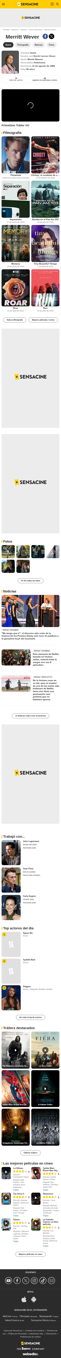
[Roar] (16, 287)
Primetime (15, 175)
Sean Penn (28, 868)
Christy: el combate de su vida (45, 175)
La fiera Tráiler (45, 1066)
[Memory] (16, 243)
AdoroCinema (12, 1320)
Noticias (9, 591)
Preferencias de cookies (30, 1337)
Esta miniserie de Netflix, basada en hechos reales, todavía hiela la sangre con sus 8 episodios (46, 659)
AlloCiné (7, 1316)
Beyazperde (45, 1316)
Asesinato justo (29, 848)
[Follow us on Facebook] (18, 1280)
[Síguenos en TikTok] (43, 1280)
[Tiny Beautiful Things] (45, 243)
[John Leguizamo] (11, 852)
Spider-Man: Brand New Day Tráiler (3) (16, 1105)
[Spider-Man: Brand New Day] (36, 1173)
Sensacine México (40, 1320)
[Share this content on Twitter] (51, 36)
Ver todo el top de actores (30, 1017)
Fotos (7, 541)
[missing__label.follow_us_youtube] (9, 1280)
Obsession (48, 1194)
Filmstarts (25, 1316)
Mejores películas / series (43, 320)
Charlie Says (28, 899)
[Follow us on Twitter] (26, 1280)
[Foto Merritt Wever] (8, 551)
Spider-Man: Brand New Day (50, 1169)
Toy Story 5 (18, 1194)
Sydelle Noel (29, 960)
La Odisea (18, 1168)
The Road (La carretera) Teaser (16, 1066)
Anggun (27, 986)
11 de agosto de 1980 (43, 66)
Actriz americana (35, 30)
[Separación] (16, 199)
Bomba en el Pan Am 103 (45, 219)
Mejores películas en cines (30, 1254)
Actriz (33, 53)
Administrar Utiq (36, 1334)
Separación (16, 219)
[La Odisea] (6, 1173)
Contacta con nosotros (34, 1331)
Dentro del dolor (30, 845)
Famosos (14, 30)
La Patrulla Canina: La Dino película (50, 1221)
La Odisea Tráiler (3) (45, 1143)
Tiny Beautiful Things (45, 263)
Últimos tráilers (30, 1153)
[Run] (45, 287)
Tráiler (16, 1190)
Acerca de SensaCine (13, 1331)
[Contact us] (52, 1280)
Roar (15, 308)
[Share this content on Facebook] (45, 36)
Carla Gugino (29, 896)
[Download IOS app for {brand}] (25, 1299)
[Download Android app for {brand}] (35, 1299)
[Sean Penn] (11, 880)
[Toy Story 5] (6, 1199)
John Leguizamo (31, 841)
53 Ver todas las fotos (30, 581)
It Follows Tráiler (45, 1105)
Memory (15, 263)
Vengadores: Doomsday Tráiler (16, 1143)
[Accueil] (28, 4)
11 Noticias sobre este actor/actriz (30, 716)
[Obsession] (36, 1199)
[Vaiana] (6, 1224)
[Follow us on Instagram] (35, 1280)
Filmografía (12, 133)
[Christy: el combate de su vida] (45, 154)
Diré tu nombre (29, 872)
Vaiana (16, 1219)
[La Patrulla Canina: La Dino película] (36, 1224)
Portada (6, 30)
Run (45, 308)
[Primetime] (16, 154)
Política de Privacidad (17, 1334)
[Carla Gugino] (11, 907)
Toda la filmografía (15, 320)
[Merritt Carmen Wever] (10, 62)
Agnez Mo (28, 933)
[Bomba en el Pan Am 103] (45, 199)
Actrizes (24, 30)
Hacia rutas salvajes (31, 875)
